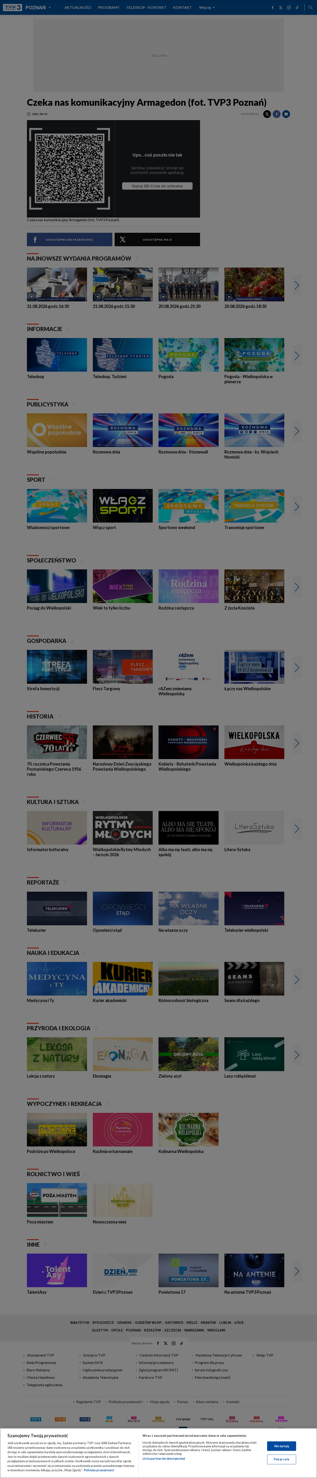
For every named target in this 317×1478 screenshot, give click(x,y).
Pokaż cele (281, 1459)
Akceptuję (281, 1446)
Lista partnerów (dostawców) (163, 1458)
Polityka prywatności (99, 1470)
